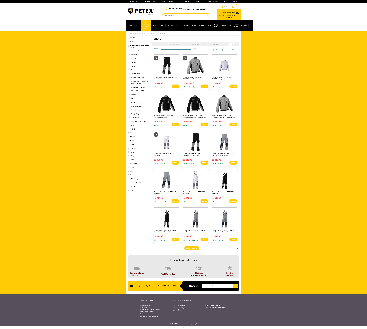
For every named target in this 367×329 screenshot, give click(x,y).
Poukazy (132, 190)
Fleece (194, 26)
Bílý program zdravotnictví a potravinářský (139, 82)
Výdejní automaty (184, 1)
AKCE (138, 26)
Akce (226, 50)
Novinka (218, 50)
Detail (175, 86)
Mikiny (201, 26)
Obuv (154, 26)
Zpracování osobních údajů (149, 316)
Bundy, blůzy (135, 114)
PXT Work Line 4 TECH (138, 91)
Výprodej (244, 26)
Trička (178, 26)
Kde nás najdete (213, 1)
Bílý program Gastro (137, 77)
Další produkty (192, 248)
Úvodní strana (133, 1)
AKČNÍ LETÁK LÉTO (150, 1)
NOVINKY (130, 26)
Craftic (133, 70)
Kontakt (235, 1)
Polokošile (186, 26)
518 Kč (156, 49)
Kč (237, 4)
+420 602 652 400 (175, 8)
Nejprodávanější (174, 44)
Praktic (133, 66)
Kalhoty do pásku (136, 106)
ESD (230, 26)
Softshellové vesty (135, 182)
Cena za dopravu (145, 307)
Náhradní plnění (167, 1)
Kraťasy (133, 95)
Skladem (234, 50)
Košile (133, 125)
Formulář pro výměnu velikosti (150, 309)
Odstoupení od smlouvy (147, 314)
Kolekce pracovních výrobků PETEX (146, 25)
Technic (162, 33)
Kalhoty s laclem (136, 110)
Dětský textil (216, 26)
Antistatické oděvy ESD (138, 87)
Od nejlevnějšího (194, 44)
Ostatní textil (134, 175)
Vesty (132, 98)
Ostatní (223, 26)
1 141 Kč (195, 49)
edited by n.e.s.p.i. (192, 324)
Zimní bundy (236, 26)
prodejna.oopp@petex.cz (197, 9)
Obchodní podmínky (146, 312)
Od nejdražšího (214, 44)
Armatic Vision (135, 74)
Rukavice (170, 26)
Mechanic (134, 55)
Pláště (133, 129)
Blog (225, 1)
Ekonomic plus (135, 51)
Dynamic (133, 58)
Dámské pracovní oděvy (138, 121)
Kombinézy (134, 102)
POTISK (161, 26)
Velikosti (198, 1)
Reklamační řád (145, 305)
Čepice (209, 26)
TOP (158, 44)
